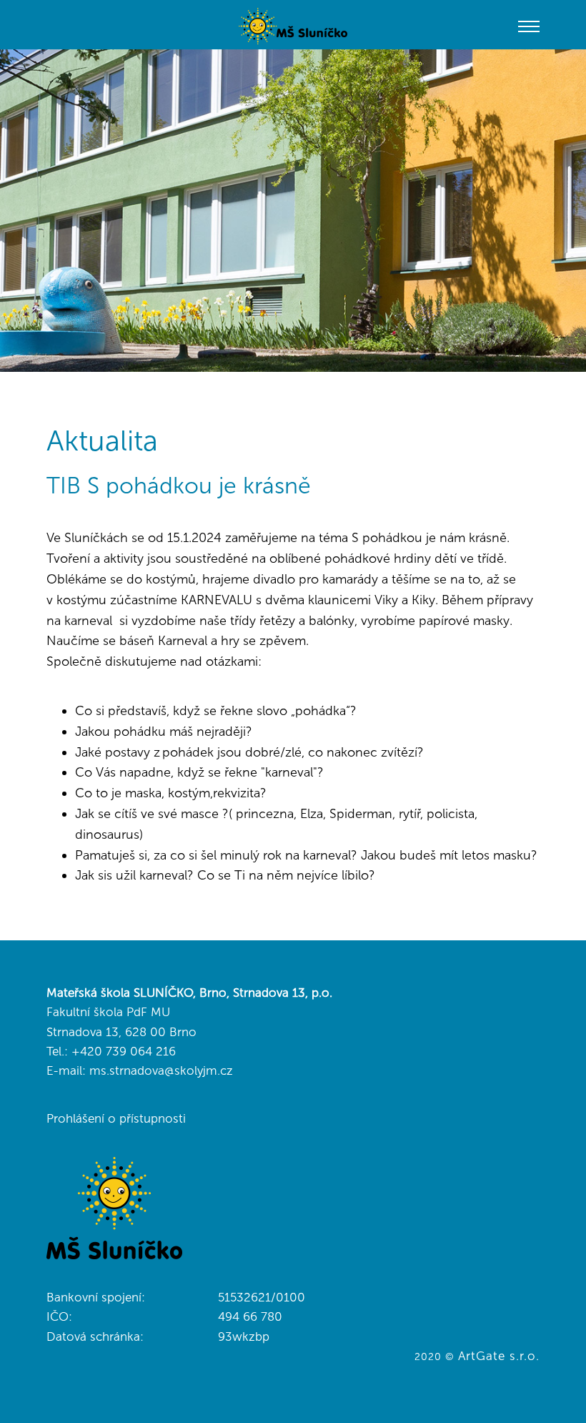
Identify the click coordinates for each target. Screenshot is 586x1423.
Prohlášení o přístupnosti (116, 1118)
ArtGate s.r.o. (499, 1356)
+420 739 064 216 (123, 1051)
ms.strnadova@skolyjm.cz (161, 1070)
